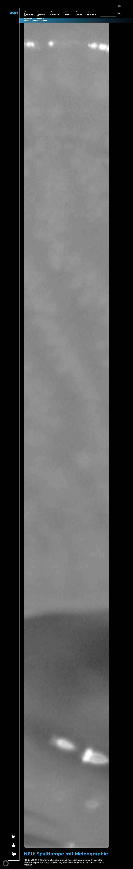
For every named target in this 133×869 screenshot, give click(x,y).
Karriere (40, 19)
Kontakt (28, 19)
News (67, 14)
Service (41, 14)
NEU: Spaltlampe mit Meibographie (66, 854)
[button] (13, 13)
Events (78, 14)
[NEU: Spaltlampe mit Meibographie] (66, 435)
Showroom (55, 14)
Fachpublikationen (39, 20)
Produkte (91, 14)
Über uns (28, 14)
